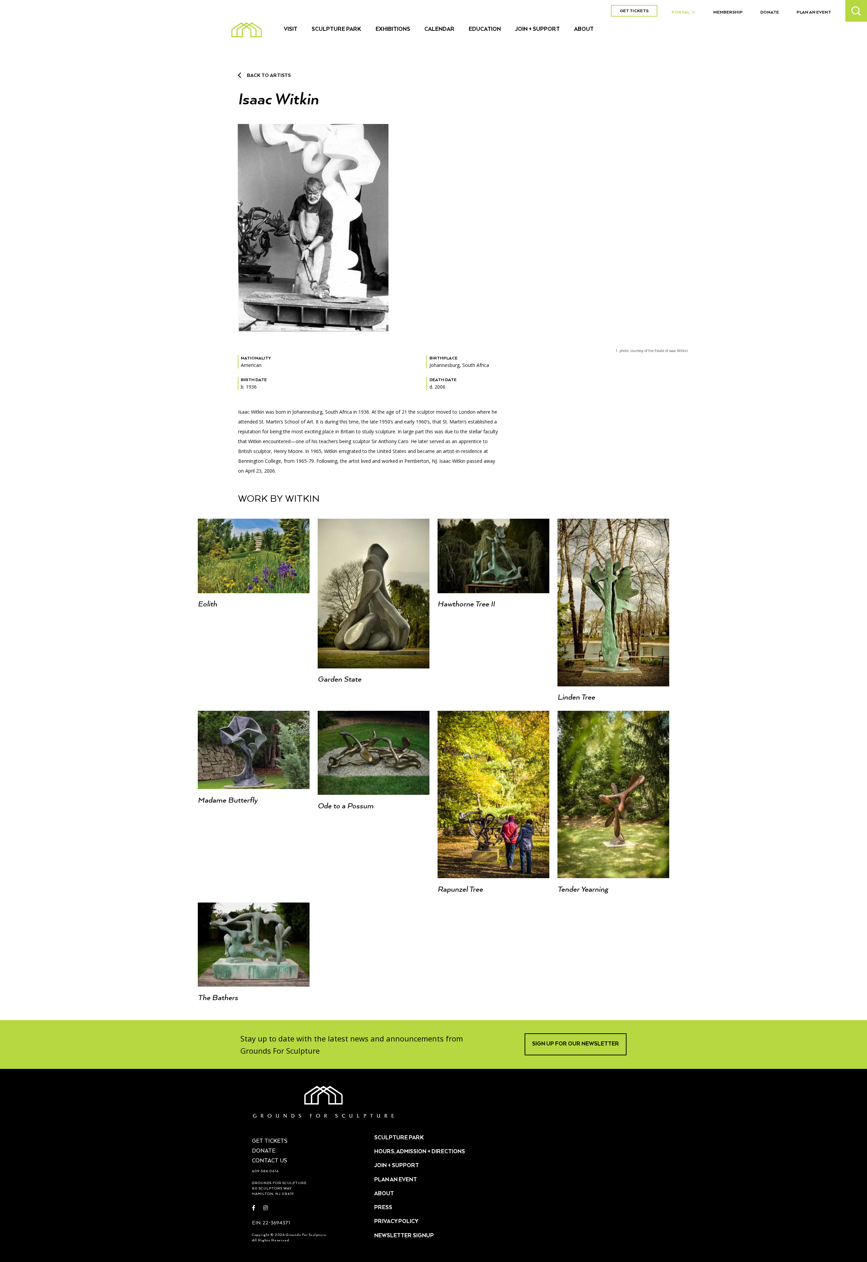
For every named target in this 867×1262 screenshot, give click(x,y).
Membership (728, 12)
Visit (290, 29)
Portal (685, 12)
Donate (769, 12)
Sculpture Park (336, 29)
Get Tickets (634, 11)
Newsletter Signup (404, 1236)
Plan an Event (814, 12)
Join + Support (537, 29)
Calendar (439, 29)
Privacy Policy (396, 1222)
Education (485, 29)
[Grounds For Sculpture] (246, 29)
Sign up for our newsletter (575, 1044)
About (584, 29)
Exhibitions (393, 29)
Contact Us (269, 1161)
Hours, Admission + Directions (419, 1152)
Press (383, 1208)
